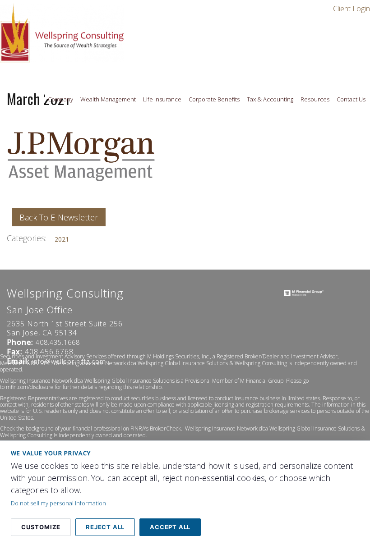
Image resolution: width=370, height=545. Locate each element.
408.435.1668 (58, 342)
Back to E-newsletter (58, 217)
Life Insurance (162, 99)
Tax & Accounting (270, 99)
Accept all (170, 527)
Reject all (105, 527)
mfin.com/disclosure (30, 387)
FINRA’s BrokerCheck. (156, 429)
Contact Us (351, 99)
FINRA (30, 363)
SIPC (45, 363)
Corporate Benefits (214, 99)
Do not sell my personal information (58, 503)
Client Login (351, 9)
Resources (315, 99)
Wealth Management (108, 99)
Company (60, 99)
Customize (40, 527)
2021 (62, 239)
